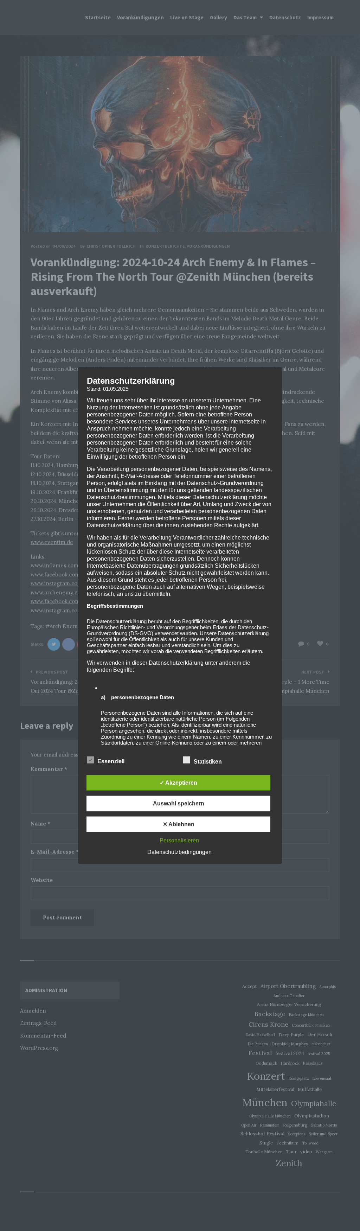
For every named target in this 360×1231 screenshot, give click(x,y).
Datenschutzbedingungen (179, 852)
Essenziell (111, 761)
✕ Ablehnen (178, 824)
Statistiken (208, 762)
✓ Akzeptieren (178, 783)
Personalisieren (179, 840)
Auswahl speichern (178, 803)
